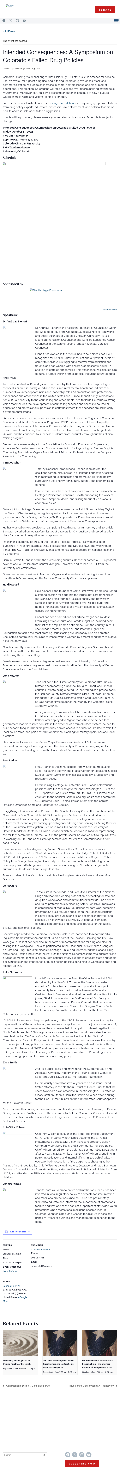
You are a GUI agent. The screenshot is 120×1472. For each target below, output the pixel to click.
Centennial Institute (41, 1249)
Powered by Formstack (109, 309)
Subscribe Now (82, 1464)
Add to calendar (18, 1231)
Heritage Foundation (61, 103)
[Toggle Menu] (116, 20)
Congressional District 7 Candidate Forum (28, 1385)
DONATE (105, 10)
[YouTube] (24, 20)
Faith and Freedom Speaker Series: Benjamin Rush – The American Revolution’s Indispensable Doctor (97, 1364)
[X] (10, 20)
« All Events (9, 31)
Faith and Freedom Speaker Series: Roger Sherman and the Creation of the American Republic (58, 1364)
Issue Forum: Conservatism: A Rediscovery (91, 1385)
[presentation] (20, 1343)
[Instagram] (17, 20)
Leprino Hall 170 (11, 1286)
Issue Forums (10, 1271)
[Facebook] (3, 20)
